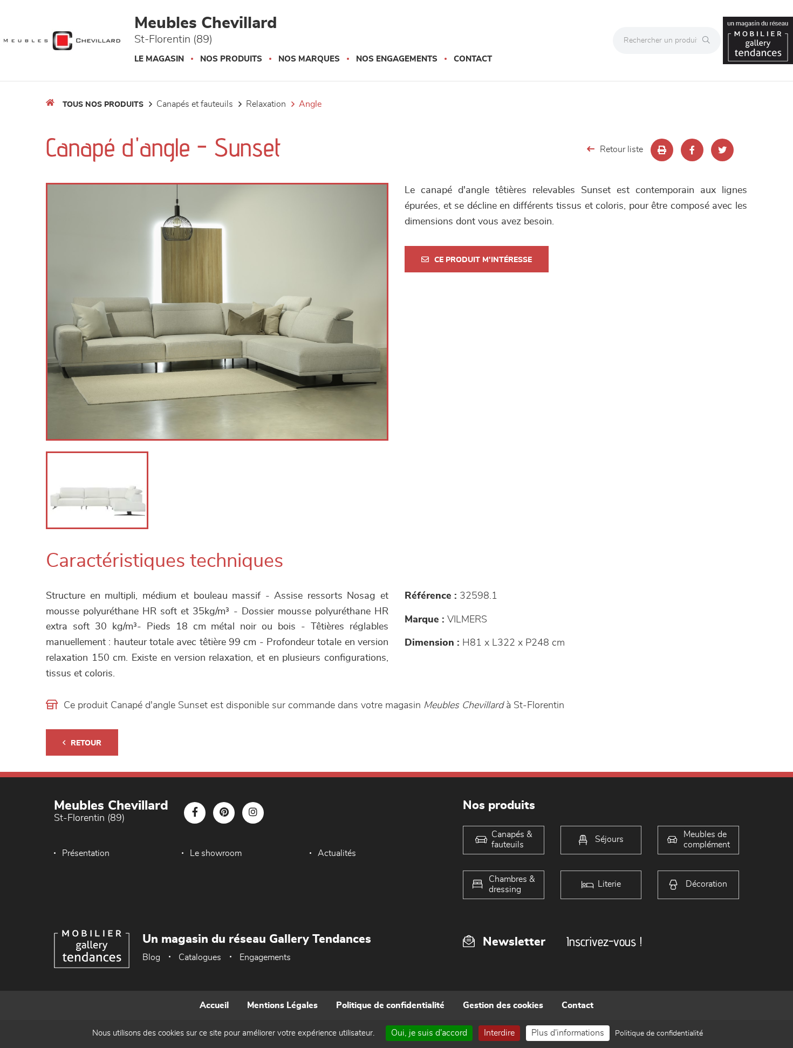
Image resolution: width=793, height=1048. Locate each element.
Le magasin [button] (159, 59)
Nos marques (309, 59)
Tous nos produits (103, 104)
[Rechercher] (709, 40)
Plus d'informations (567, 1033)
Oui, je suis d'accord (429, 1033)
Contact (473, 59)
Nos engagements (396, 59)
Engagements (265, 957)
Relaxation (266, 104)
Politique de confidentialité (390, 1005)
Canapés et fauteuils (194, 104)
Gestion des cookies (503, 1005)
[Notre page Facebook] (195, 813)
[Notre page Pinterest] (224, 813)
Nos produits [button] (231, 59)
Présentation (86, 853)
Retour (86, 743)
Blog (151, 957)
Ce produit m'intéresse (483, 260)
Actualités (337, 853)
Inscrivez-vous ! (604, 941)
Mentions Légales (282, 1005)
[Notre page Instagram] (253, 813)
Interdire (499, 1033)
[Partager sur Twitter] (722, 150)
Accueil (214, 1005)
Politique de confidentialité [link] (659, 1033)
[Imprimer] (662, 150)
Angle (310, 104)
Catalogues (200, 957)
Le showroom (216, 853)
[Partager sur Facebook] (692, 150)
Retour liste (621, 149)
